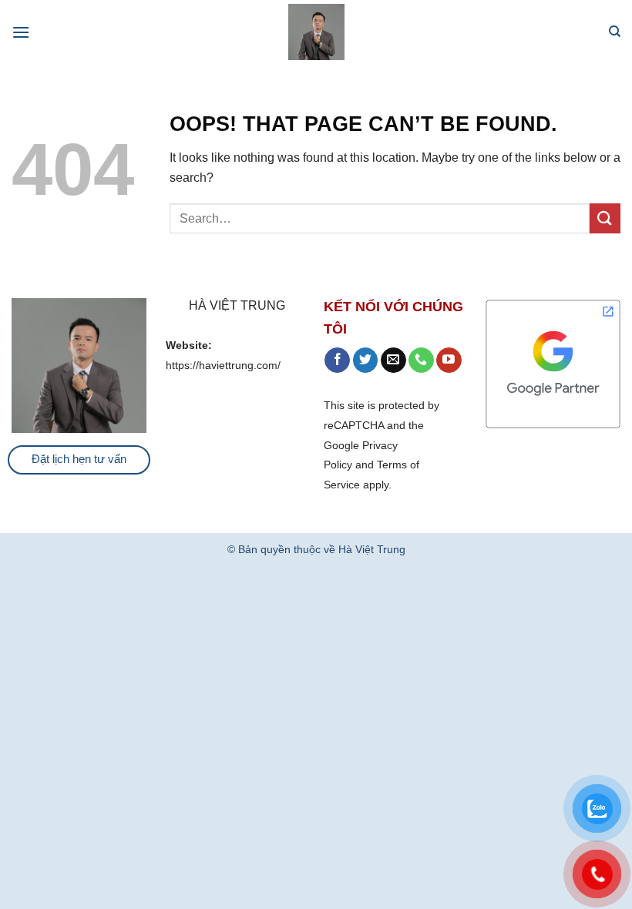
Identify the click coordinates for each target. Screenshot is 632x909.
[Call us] (421, 360)
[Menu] (21, 32)
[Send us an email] (393, 360)
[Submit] (605, 218)
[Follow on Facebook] (337, 360)
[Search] (614, 31)
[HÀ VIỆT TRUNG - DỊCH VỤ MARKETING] (316, 32)
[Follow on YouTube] (449, 360)
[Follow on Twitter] (365, 360)
